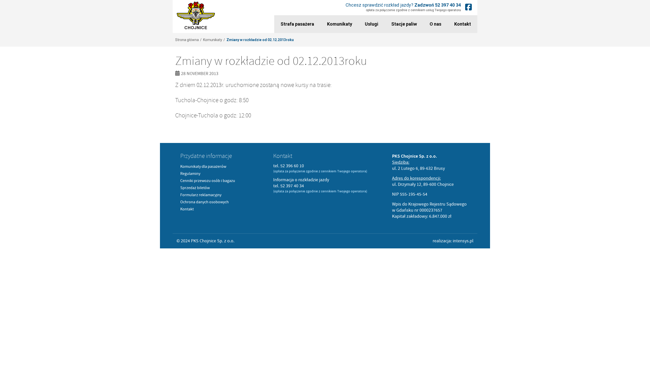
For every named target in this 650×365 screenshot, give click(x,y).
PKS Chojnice (195, 15)
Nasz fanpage (468, 7)
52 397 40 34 (448, 5)
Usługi (371, 24)
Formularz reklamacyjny (200, 194)
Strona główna (187, 40)
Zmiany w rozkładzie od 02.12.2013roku (260, 40)
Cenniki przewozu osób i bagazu (207, 180)
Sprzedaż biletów (195, 187)
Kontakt (462, 24)
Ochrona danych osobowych (204, 202)
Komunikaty (339, 24)
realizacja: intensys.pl (453, 241)
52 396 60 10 (292, 166)
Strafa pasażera (297, 24)
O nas (435, 24)
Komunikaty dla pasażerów (203, 166)
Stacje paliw (404, 24)
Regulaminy (190, 173)
